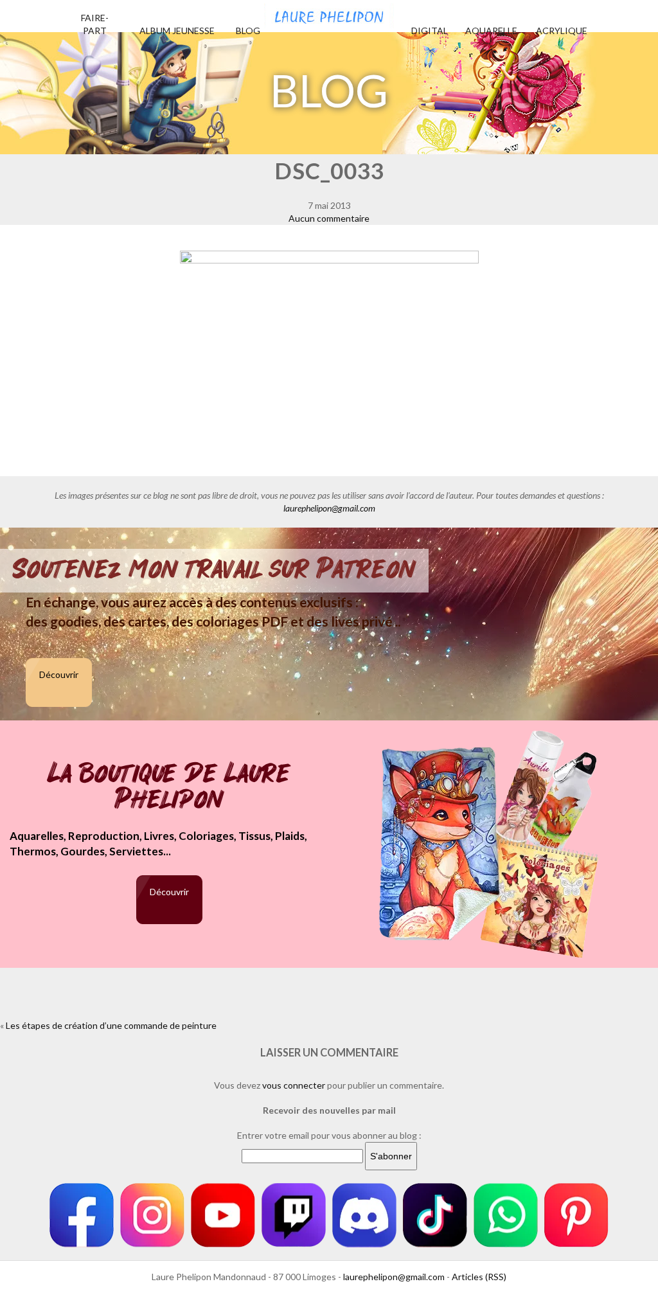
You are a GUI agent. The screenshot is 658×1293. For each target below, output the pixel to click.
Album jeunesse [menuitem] (177, 30)
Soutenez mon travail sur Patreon (214, 569)
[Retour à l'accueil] (329, 14)
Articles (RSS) (479, 1276)
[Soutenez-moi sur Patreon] (576, 1215)
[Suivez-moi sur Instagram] (152, 1215)
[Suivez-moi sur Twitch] (294, 1215)
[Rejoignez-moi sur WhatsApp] (506, 1215)
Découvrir (58, 674)
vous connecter (293, 1085)
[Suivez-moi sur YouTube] (223, 1215)
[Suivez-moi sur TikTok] (435, 1215)
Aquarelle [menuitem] (491, 30)
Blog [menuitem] (248, 30)
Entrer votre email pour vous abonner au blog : (329, 1135)
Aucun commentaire (329, 218)
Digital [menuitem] (429, 30)
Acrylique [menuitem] (561, 30)
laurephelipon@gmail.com (329, 508)
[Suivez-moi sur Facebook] (81, 1215)
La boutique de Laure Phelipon (169, 787)
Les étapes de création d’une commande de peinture (111, 1025)
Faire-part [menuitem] (95, 24)
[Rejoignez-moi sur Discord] (364, 1215)
